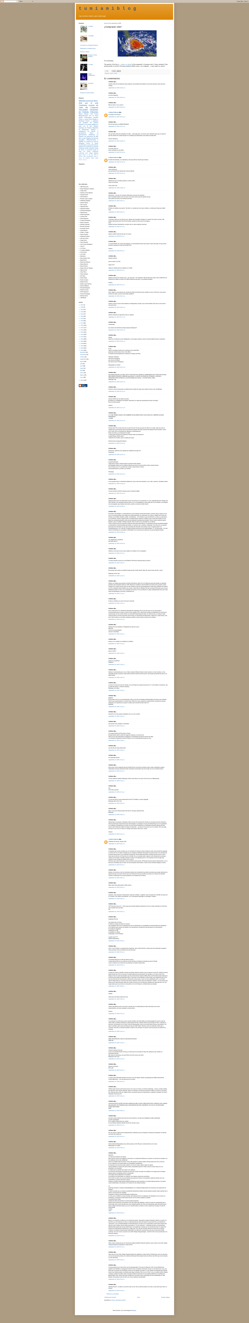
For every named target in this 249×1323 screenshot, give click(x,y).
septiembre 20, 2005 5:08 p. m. (116, 1147)
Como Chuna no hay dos (86, 154)
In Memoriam (84, 129)
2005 (82, 350)
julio (81, 363)
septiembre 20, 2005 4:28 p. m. (116, 1110)
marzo (82, 372)
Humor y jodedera (91, 121)
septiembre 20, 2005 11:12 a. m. (116, 391)
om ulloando (95, 146)
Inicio (138, 1297)
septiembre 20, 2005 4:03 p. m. (116, 999)
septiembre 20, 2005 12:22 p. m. (116, 474)
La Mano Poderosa (113, 112)
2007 (82, 346)
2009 (82, 341)
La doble (90, 26)
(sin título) (90, 83)
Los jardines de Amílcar (88, 122)
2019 (82, 318)
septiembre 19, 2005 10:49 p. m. (116, 88)
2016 (82, 325)
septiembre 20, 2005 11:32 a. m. (116, 443)
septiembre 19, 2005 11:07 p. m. (116, 126)
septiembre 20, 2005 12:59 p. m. (116, 543)
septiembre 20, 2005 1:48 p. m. (116, 740)
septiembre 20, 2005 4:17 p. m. (116, 1059)
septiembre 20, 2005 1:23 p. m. (116, 619)
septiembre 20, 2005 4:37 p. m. (116, 1125)
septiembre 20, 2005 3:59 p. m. (116, 986)
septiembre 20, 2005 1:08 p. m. (116, 563)
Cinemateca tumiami (91, 117)
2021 (82, 314)
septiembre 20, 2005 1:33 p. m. (116, 726)
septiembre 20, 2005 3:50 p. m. (116, 952)
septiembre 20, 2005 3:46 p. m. (116, 941)
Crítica (96, 114)
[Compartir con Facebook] (118, 71)
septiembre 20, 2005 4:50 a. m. (116, 200)
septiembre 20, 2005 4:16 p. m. (116, 1042)
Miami (80, 114)
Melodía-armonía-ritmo (88, 101)
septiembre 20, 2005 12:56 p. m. (116, 506)
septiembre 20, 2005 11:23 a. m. (116, 420)
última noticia (94, 158)
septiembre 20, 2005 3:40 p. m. (116, 911)
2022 (82, 311)
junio (81, 366)
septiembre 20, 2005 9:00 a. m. (116, 270)
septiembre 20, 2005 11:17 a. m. (116, 407)
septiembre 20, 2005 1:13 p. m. (116, 593)
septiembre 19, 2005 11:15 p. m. (116, 152)
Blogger (134, 1310)
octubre (82, 357)
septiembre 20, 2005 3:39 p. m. (116, 898)
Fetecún (96, 145)
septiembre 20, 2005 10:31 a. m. (116, 367)
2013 (82, 332)
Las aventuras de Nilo (91, 136)
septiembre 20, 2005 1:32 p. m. (116, 716)
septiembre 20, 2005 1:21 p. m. (116, 603)
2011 (82, 336)
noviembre (83, 354)
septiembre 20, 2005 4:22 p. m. (116, 1096)
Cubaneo (94, 108)
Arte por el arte (88, 103)
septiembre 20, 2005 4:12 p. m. (116, 1013)
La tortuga (91, 35)
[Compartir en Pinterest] (120, 71)
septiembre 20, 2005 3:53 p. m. (116, 965)
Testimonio (95, 151)
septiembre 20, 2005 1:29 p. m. (116, 664)
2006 (82, 348)
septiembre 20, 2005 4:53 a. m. (116, 212)
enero (82, 377)
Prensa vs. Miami (84, 51)
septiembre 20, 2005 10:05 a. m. (116, 307)
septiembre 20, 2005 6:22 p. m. (116, 1279)
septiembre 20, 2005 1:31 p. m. (116, 706)
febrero (82, 375)
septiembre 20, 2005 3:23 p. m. (116, 865)
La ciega (90, 64)
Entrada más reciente (110, 1297)
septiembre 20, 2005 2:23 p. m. (116, 803)
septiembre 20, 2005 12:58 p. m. (116, 532)
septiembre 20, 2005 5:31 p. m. (116, 1235)
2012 (82, 334)
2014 (82, 330)
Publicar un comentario (113, 1294)
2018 (82, 320)
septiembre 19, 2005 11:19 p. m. (116, 162)
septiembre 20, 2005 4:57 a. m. (116, 226)
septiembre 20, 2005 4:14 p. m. (116, 1031)
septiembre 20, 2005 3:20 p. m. (116, 843)
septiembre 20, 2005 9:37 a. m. (116, 284)
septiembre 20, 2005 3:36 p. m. (116, 887)
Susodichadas (82, 145)
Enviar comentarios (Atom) (119, 1300)
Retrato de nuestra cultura (87, 92)
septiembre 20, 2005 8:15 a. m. (116, 236)
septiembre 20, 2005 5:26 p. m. (116, 1213)
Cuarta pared (90, 145)
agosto (82, 361)
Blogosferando (83, 115)
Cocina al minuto (92, 143)
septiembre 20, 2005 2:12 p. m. (116, 780)
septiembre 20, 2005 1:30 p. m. (116, 690)
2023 (82, 309)
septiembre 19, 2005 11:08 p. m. (116, 141)
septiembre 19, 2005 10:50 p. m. (116, 97)
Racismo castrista (83, 159)
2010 (82, 339)
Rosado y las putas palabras (88, 124)
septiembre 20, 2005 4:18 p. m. (116, 1070)
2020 (82, 316)
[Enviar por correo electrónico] (113, 71)
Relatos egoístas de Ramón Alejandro (88, 127)
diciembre (83, 352)
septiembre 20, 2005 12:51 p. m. (116, 493)
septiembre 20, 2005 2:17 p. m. (116, 792)
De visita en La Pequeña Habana (89, 45)
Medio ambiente (89, 148)
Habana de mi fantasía (85, 146)
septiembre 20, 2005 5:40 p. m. (116, 1260)
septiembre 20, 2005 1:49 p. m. (116, 750)
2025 (82, 305)
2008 (82, 343)
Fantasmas (82, 148)
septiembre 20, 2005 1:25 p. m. (116, 643)
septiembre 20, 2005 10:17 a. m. (116, 317)
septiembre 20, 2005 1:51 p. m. (116, 759)
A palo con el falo (88, 125)
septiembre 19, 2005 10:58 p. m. (116, 107)
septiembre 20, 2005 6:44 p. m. (116, 1290)
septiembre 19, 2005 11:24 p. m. (116, 173)
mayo (81, 368)
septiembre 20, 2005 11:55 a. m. (116, 454)
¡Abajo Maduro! (93, 153)
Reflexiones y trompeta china (88, 48)
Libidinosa (92, 134)
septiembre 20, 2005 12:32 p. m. (116, 483)
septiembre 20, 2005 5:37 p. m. (116, 1247)
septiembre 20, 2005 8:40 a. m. (116, 250)
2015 (82, 327)
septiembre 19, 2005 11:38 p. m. (116, 188)
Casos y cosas (113, 73)
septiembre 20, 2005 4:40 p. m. (116, 1136)
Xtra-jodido (83, 110)
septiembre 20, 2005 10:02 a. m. (116, 296)
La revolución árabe (90, 150)
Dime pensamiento (88, 156)
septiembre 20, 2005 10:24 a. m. (116, 341)
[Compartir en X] (116, 71)
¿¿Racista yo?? (83, 153)
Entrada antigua (165, 1297)
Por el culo (82, 138)
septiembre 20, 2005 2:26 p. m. (116, 814)
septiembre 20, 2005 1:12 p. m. (116, 575)
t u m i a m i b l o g (107, 8)
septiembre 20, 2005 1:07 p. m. (116, 553)
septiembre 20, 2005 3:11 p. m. (116, 834)
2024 (82, 307)
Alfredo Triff (88, 114)
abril (81, 370)
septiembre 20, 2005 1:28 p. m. (116, 653)
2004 (82, 380)
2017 (82, 323)
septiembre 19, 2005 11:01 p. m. (116, 116)
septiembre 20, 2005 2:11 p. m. (116, 771)
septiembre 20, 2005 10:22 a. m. (116, 330)
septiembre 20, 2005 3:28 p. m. (116, 877)
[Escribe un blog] (114, 71)
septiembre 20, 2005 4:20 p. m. (116, 1081)
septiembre (83, 359)
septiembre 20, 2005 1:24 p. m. (116, 634)
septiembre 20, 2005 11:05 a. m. (116, 381)
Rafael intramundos (91, 74)
